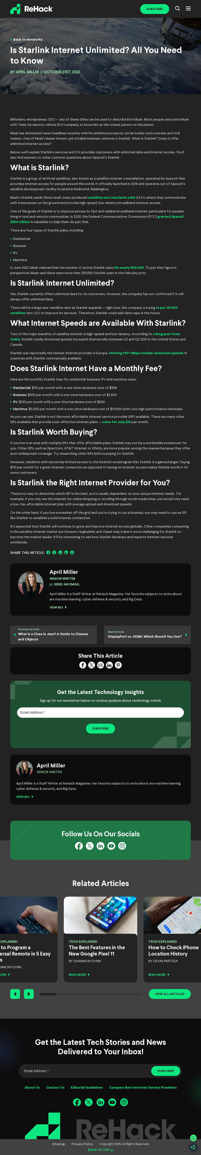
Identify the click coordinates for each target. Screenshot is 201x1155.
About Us (32, 1087)
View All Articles (170, 994)
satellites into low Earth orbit (111, 197)
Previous (15, 994)
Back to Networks (28, 39)
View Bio (56, 607)
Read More (77, 974)
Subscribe (154, 9)
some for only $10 (116, 422)
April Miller (27, 72)
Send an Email (67, 584)
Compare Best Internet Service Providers (143, 1087)
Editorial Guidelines (87, 1087)
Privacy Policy (82, 1144)
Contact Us (55, 1087)
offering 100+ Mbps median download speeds (146, 353)
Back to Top (98, 1150)
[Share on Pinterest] (72, 552)
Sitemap (58, 1144)
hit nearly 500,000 (129, 268)
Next (29, 994)
